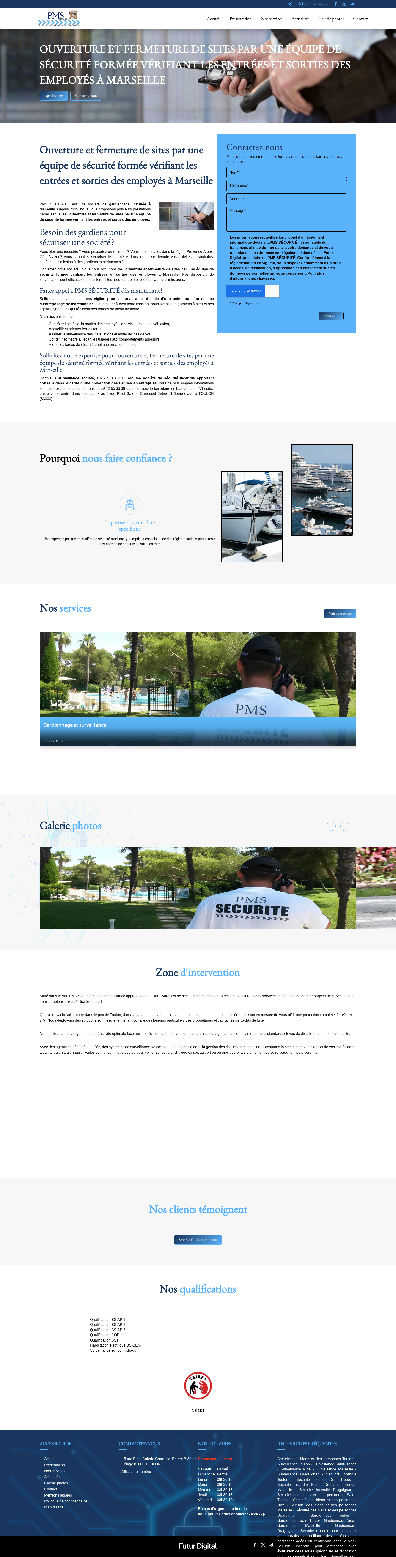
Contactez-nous (86, 95)
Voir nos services (340, 613)
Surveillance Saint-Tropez (335, 1464)
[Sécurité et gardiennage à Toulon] (198, 888)
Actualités (300, 19)
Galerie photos (331, 19)
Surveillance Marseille (334, 1469)
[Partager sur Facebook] (255, 1545)
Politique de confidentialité (65, 1501)
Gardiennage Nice (339, 1520)
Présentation (241, 19)
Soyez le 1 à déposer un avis (198, 1239)
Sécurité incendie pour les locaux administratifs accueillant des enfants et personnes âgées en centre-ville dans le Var (317, 1536)
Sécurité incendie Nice (298, 1484)
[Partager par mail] (271, 1545)
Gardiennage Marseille (298, 1525)
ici (272, 278)
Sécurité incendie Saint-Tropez (324, 1479)
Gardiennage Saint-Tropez (299, 1520)
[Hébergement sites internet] (198, 1554)
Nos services (271, 19)
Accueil (213, 19)
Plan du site (53, 1507)
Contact (360, 19)
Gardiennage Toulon (329, 1515)
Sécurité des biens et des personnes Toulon (315, 1459)
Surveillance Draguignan (298, 1474)
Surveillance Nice (295, 1469)
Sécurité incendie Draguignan (325, 1490)
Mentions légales (58, 1495)
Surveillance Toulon (293, 1464)
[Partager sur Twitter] (263, 1545)
